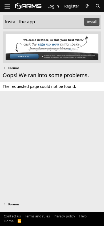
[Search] (98, 6)
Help (83, 216)
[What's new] (87, 6)
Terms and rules (37, 216)
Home (9, 221)
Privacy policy (64, 216)
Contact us (12, 216)
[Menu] (7, 6)
